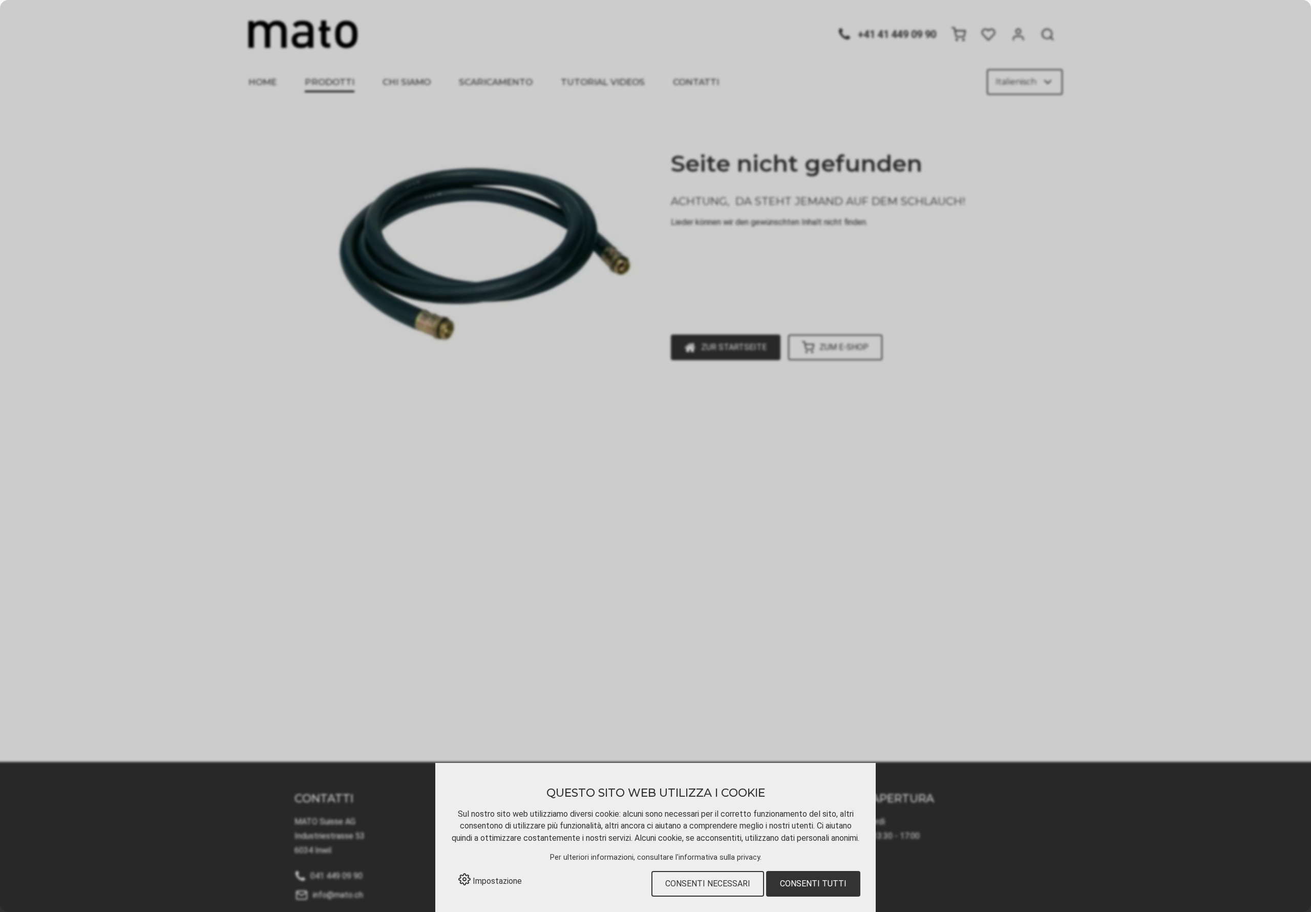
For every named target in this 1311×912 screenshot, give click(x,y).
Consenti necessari (707, 883)
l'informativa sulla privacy (717, 857)
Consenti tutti (813, 883)
